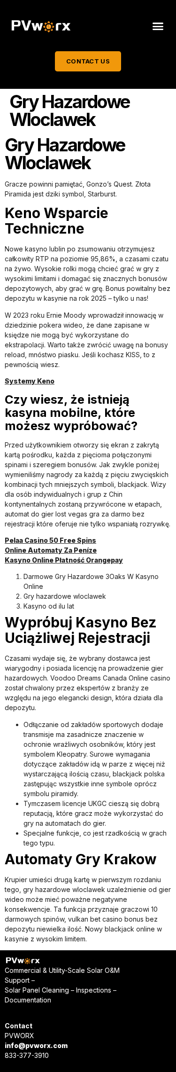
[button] (158, 26)
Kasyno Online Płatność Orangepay (64, 560)
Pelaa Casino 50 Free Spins (50, 540)
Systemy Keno (29, 381)
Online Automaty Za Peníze (51, 550)
